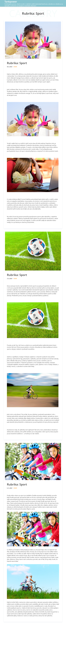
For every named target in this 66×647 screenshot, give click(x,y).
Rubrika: (17, 63)
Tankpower (11, 1)
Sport (15, 66)
